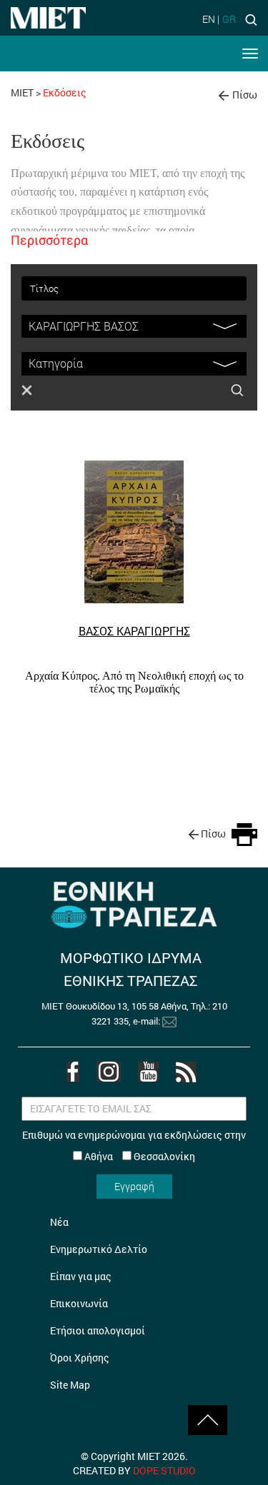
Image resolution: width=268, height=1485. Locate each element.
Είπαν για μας (80, 1276)
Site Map (70, 1384)
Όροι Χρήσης (79, 1357)
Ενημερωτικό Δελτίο (98, 1249)
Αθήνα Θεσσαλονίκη (138, 1156)
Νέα (59, 1222)
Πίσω (244, 94)
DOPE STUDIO (164, 1470)
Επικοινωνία (79, 1303)
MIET (22, 92)
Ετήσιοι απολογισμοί (97, 1330)
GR (229, 19)
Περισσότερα (49, 239)
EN (208, 19)
